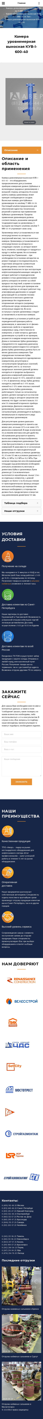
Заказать (22, 782)
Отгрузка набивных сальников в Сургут (20, 1356)
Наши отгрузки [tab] (14, 511)
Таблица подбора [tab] (15, 503)
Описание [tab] (11, 150)
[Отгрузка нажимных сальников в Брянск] (21, 1287)
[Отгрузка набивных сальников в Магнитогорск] (21, 1382)
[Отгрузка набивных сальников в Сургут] (21, 1334)
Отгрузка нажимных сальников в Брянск (20, 1309)
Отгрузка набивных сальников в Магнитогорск (16, 1406)
